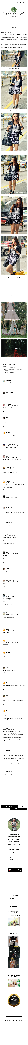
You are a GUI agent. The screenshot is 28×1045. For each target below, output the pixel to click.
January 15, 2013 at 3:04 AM (12, 469)
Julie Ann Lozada (12, 1043)
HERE (14, 37)
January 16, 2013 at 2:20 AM (12, 630)
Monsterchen (9, 667)
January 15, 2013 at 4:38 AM (12, 497)
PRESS (9, 910)
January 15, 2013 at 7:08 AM (9, 535)
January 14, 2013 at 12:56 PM (12, 445)
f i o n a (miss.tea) (10, 468)
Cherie (7, 613)
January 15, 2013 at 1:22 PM (12, 596)
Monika (8, 568)
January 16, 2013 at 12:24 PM (12, 668)
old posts (18, 809)
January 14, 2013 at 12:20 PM (12, 419)
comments (14, 295)
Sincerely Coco (10, 392)
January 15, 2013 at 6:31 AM (12, 509)
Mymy (7, 534)
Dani (7, 552)
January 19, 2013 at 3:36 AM (12, 711)
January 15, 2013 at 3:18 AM (12, 482)
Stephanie (8, 381)
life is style (9, 496)
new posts (10, 806)
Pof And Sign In (10, 733)
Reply (4, 374)
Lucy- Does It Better (11, 444)
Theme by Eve (20, 1043)
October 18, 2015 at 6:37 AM (9, 752)
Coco (7, 695)
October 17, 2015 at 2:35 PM (9, 729)
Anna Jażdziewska (10, 580)
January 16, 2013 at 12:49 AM (12, 614)
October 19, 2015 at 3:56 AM (9, 772)
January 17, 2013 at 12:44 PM (12, 683)
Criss (7, 456)
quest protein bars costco (19, 777)
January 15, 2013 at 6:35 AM (9, 523)
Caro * (7, 682)
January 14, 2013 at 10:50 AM (12, 393)
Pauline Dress (9, 508)
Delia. (7, 418)
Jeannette (8, 404)
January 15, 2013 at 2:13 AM (12, 457)
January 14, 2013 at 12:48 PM (12, 433)
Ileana (7, 595)
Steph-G (8, 481)
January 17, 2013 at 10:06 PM (12, 697)
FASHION (15, 289)
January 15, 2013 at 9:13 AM (12, 569)
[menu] (2, 2)
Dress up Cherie (6, 620)
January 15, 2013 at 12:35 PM (12, 581)
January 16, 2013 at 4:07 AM (12, 654)
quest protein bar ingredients (16, 763)
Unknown (8, 432)
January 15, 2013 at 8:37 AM (12, 553)
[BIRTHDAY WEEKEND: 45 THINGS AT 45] (13, 968)
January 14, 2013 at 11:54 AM (12, 405)
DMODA (7, 710)
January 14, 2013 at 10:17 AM (9, 364)
